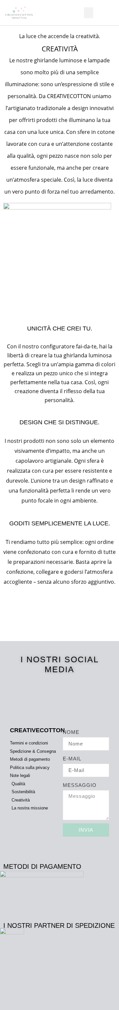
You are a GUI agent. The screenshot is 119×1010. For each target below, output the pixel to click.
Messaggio (80, 785)
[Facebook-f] (49, 691)
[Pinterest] (59, 691)
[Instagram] (69, 691)
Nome (71, 732)
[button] (88, 12)
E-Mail (72, 758)
